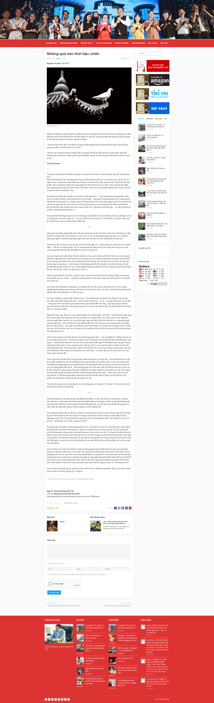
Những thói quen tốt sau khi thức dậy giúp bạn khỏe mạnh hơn (95, 681)
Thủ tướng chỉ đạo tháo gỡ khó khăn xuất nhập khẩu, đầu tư (115, 522)
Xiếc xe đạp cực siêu (125, 658)
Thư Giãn (163, 43)
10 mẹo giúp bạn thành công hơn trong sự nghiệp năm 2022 (127, 682)
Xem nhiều (149, 118)
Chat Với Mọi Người (104, 43)
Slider (56, 508)
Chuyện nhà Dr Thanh (68, 43)
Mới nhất (141, 118)
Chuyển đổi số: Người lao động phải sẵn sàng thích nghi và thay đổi (157, 642)
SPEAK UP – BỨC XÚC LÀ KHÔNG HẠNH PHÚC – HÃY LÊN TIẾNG (156, 662)
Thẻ (165, 118)
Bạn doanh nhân (138, 43)
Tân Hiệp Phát (86, 43)
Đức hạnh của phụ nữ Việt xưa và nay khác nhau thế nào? (127, 670)
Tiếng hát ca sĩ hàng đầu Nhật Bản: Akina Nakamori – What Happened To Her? (127, 638)
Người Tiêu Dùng (122, 43)
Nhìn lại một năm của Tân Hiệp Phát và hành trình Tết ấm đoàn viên (157, 627)
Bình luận (158, 118)
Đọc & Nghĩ (152, 43)
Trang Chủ (52, 43)
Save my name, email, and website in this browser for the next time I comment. (78, 574)
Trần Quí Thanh (164, 699)
